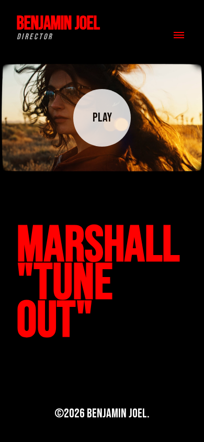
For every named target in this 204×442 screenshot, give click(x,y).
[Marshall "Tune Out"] (102, 117)
